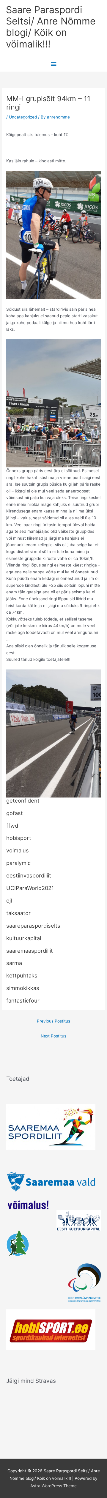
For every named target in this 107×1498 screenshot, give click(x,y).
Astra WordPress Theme (53, 1485)
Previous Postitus (53, 1021)
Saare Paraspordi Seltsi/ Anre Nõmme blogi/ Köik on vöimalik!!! (51, 27)
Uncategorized (23, 117)
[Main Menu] (53, 64)
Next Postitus (53, 1036)
